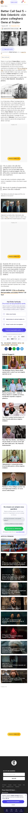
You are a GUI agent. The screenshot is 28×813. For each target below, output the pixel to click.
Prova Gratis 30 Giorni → (9, 790)
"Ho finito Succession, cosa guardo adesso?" (12, 519)
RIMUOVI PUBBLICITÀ (14, 158)
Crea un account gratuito (13, 801)
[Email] (22, 348)
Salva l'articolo (5, 57)
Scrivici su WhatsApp (14, 528)
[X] (10, 348)
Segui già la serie (8, 49)
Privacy (14, 784)
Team (3, 786)
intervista (14, 343)
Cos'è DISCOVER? (20, 532)
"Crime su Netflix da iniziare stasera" (14, 523)
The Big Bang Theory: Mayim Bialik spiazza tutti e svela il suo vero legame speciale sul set (13, 372)
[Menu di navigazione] (24, 2)
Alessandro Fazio (15, 26)
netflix (19, 343)
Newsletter (5, 792)
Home (2, 6)
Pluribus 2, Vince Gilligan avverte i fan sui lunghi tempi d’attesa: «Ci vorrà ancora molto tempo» (13, 488)
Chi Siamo (4, 784)
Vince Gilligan (14, 344)
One (23, 343)
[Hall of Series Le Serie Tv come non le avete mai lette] (2, 2)
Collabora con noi (9, 786)
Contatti (9, 784)
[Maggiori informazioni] (20, 28)
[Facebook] (6, 348)
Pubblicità (17, 786)
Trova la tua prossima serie (14, 330)
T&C (24, 784)
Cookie (19, 784)
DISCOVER (14, 2)
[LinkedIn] (18, 348)
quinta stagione (5, 344)
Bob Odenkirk (7, 343)
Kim (7, 217)
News (6, 6)
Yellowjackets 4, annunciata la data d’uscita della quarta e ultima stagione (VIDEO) (13, 466)
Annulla (13, 804)
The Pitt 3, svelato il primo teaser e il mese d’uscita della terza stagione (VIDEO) (13, 419)
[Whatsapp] (14, 348)
